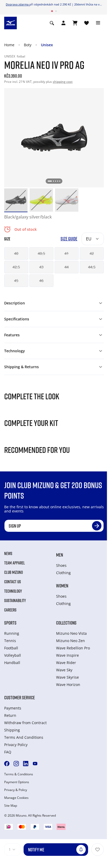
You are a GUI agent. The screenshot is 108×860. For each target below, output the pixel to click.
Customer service (19, 697)
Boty (27, 44)
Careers (10, 610)
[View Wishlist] (86, 23)
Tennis (10, 640)
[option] (16, 200)
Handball (12, 662)
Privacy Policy (16, 744)
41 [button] (66, 253)
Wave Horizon (68, 684)
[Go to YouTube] (35, 763)
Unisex (47, 44)
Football (11, 647)
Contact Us (12, 581)
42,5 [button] (16, 266)
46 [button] (41, 280)
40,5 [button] (41, 253)
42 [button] (92, 253)
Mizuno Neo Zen (70, 640)
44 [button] (66, 266)
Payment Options (16, 782)
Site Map (10, 805)
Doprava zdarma (17, 4)
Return (10, 715)
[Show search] (52, 23)
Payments (12, 708)
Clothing (63, 572)
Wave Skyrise (67, 677)
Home (9, 44)
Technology (13, 591)
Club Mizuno (13, 572)
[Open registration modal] (63, 23)
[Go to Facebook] (6, 763)
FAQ (7, 751)
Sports (10, 623)
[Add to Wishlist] (97, 849)
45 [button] (16, 280)
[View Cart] (75, 23)
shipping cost (63, 81)
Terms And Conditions (23, 737)
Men (59, 555)
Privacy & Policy (15, 790)
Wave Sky (64, 669)
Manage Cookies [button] (16, 798)
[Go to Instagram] (16, 763)
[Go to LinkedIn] (25, 763)
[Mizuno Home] (10, 22)
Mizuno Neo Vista (71, 633)
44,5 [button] (91, 266)
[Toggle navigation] (98, 23)
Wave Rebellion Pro (73, 647)
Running (11, 633)
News (8, 553)
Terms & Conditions (18, 774)
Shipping (12, 730)
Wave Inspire (67, 655)
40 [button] (16, 253)
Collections (66, 623)
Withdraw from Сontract (25, 722)
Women (62, 585)
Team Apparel (14, 562)
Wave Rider (66, 662)
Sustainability (15, 600)
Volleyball (12, 655)
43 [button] (41, 266)
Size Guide (69, 238)
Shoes (61, 565)
